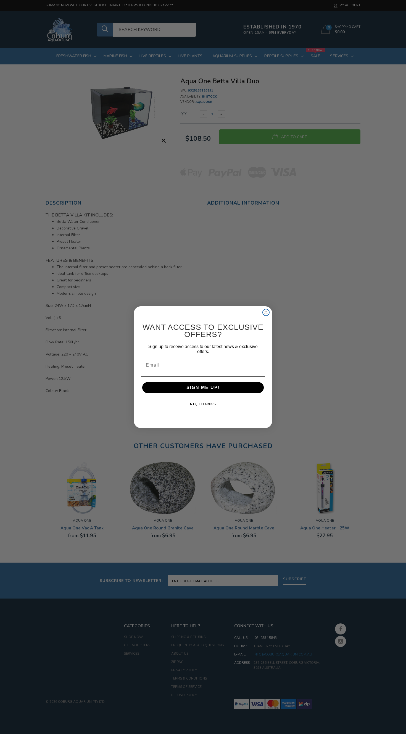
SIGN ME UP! (203, 387)
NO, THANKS (203, 404)
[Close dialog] (266, 312)
